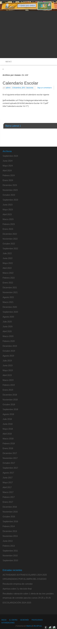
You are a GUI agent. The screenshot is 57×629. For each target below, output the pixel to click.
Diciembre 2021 (10, 287)
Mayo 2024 (8, 165)
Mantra (29, 626)
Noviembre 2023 (10, 190)
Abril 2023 (7, 214)
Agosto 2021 (8, 297)
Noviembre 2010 (10, 555)
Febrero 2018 (9, 443)
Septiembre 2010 (10, 560)
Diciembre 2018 (10, 395)
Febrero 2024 (9, 175)
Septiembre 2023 (10, 200)
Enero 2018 (8, 448)
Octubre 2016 (9, 516)
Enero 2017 (8, 502)
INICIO (4, 620)
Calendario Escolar (20, 83)
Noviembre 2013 (10, 536)
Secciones (29, 88)
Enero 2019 (8, 390)
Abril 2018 (7, 434)
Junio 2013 (7, 541)
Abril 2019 (7, 375)
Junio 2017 (7, 477)
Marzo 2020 (8, 336)
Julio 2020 (7, 321)
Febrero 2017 (9, 497)
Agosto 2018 (8, 414)
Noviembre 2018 (10, 399)
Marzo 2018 (8, 438)
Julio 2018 (7, 419)
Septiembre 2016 (10, 521)
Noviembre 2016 (10, 511)
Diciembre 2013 (10, 531)
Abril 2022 (7, 268)
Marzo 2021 (8, 302)
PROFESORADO (37, 620)
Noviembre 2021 (10, 292)
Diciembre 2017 (10, 453)
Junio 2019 (7, 365)
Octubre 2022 (9, 243)
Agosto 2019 (8, 356)
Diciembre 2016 (10, 507)
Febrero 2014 (9, 526)
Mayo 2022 (8, 263)
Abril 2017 (7, 487)
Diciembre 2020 (10, 307)
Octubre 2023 (9, 195)
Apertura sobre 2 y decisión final (17, 589)
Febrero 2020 (9, 341)
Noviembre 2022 (10, 239)
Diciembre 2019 (10, 346)
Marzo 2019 (8, 380)
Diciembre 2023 (10, 185)
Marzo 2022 (8, 273)
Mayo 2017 (8, 482)
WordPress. (38, 626)
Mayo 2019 (8, 370)
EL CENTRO (13, 620)
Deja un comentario (44, 88)
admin (8, 88)
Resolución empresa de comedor (18, 584)
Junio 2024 (7, 161)
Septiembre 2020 (10, 312)
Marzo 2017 (8, 492)
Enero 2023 (8, 229)
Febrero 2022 (9, 278)
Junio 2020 (7, 326)
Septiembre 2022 (10, 248)
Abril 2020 (7, 331)
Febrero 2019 (9, 385)
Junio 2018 (7, 424)
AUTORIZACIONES (8, 623)
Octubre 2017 (9, 463)
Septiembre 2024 (10, 156)
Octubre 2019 (9, 351)
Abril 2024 (7, 170)
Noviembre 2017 (10, 458)
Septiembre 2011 (10, 550)
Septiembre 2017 (10, 468)
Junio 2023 (7, 204)
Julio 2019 (7, 360)
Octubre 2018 (9, 404)
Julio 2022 (7, 253)
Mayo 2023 (8, 209)
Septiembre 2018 (10, 409)
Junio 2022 (7, 258)
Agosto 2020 (8, 317)
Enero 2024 (8, 180)
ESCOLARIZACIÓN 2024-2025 (17, 602)
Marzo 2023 (8, 219)
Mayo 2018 (8, 429)
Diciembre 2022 (10, 234)
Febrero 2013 (9, 546)
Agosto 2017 (8, 473)
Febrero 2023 (9, 224)
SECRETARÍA (24, 620)
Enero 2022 (8, 282)
